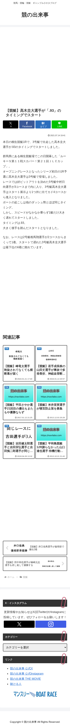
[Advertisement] (35, 67)
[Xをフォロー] (19, 624)
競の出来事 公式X (21, 668)
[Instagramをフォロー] (50, 624)
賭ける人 (16, 683)
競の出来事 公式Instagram (26, 673)
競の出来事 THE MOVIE (25, 678)
